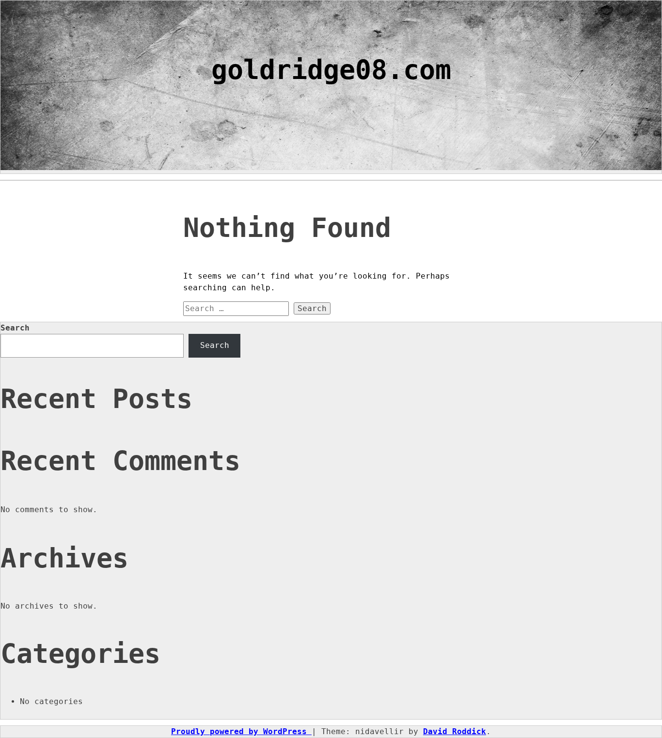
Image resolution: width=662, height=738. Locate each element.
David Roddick (454, 731)
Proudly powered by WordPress (241, 731)
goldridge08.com (331, 69)
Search (15, 327)
